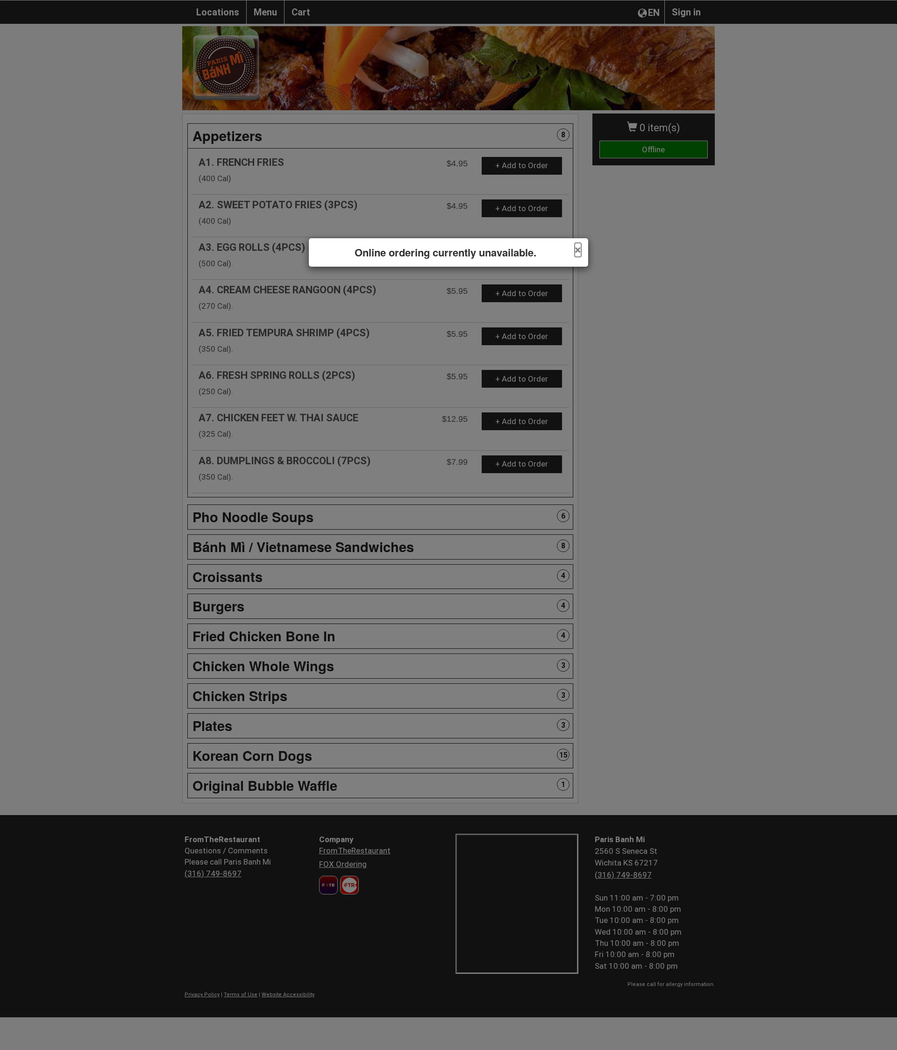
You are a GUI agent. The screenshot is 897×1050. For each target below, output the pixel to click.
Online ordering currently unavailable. (445, 252)
